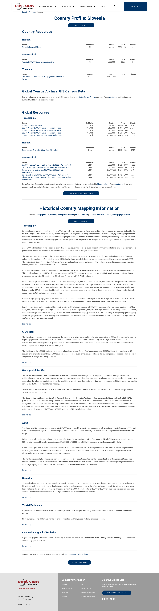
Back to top (26, 324)
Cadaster (84, 215)
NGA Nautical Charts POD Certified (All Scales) (40, 150)
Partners (65, 593)
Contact (64, 597)
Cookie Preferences (88, 593)
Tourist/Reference (96, 215)
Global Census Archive (39, 91)
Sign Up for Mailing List (117, 593)
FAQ (82, 585)
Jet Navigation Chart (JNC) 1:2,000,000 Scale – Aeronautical (45, 175)
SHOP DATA (135, 6)
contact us (113, 97)
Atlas (77, 215)
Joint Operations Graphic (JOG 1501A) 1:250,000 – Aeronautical (46, 165)
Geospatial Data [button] (46, 6)
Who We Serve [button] (86, 6)
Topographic (40, 215)
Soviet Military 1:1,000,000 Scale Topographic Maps (42, 135)
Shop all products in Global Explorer (81, 193)
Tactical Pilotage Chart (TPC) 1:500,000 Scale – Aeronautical (45, 167)
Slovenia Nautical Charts (31, 47)
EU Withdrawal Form (88, 597)
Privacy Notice (86, 589)
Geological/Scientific (65, 215)
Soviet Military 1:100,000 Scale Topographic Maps (41, 128)
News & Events (67, 589)
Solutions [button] (67, 6)
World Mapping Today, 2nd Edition (77, 554)
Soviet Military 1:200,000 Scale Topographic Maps (41, 130)
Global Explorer (103, 184)
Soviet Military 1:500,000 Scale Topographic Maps (41, 133)
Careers (64, 585)
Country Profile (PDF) (81, 25)
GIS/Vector (51, 215)
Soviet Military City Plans (32, 125)
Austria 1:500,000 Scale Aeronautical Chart (38, 62)
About (103, 6)
